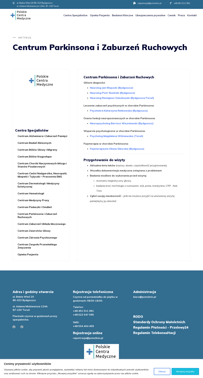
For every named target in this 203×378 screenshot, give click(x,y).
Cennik (172, 15)
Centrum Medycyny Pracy (33, 200)
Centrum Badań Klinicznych (34, 142)
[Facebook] (14, 327)
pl (102, 338)
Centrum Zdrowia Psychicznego (37, 237)
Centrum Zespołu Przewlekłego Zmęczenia (37, 246)
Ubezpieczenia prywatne (150, 15)
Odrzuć (162, 371)
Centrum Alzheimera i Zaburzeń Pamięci (42, 136)
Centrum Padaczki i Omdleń (35, 207)
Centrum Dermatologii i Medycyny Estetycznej (38, 185)
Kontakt (192, 15)
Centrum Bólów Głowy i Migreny (37, 149)
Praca (181, 15)
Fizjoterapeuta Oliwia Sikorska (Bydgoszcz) (117, 148)
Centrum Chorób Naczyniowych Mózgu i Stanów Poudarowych (42, 165)
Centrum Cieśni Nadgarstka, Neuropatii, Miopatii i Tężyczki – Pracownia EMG (42, 175)
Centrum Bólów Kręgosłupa (35, 156)
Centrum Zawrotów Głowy (34, 230)
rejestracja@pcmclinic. (87, 338)
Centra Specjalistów (75, 15)
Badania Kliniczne (122, 15)
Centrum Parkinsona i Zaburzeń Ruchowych (37, 215)
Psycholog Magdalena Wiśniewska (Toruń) (116, 136)
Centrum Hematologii (31, 193)
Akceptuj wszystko (185, 371)
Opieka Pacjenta (100, 15)
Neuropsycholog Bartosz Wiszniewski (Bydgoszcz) (122, 123)
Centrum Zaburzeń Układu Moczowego (42, 223)
